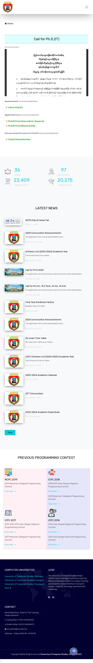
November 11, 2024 (34, 365)
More (10, 432)
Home (10, 23)
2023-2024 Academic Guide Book (42, 412)
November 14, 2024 (34, 328)
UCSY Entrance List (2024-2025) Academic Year (49, 356)
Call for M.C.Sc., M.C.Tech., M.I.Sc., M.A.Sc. (45, 286)
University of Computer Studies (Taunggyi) (24, 584)
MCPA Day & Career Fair (37, 220)
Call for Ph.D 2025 (34, 270)
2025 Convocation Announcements (43, 233)
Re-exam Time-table (35, 338)
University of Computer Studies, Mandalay (24, 576)
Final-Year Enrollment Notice (39, 302)
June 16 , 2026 (32, 224)
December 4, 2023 (34, 416)
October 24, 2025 (33, 279)
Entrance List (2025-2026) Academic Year (46, 251)
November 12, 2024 (34, 347)
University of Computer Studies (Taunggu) (24, 580)
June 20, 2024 (32, 379)
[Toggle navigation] (86, 7)
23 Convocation (34, 393)
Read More (9, 491)
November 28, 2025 (34, 242)
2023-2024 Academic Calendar (41, 375)
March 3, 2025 (32, 311)
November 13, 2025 (34, 260)
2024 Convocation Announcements (43, 319)
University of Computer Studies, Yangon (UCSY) (61, 654)
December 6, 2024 (34, 398)
